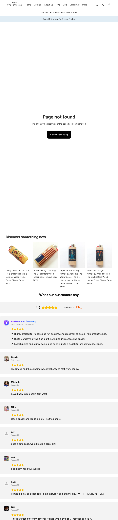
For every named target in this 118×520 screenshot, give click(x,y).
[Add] (26, 263)
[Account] (103, 5)
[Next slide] (28, 255)
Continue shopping (59, 134)
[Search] (97, 5)
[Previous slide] (9, 255)
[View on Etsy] (6, 359)
